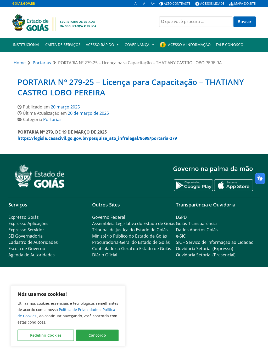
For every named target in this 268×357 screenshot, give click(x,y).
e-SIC (181, 236)
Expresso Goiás (23, 217)
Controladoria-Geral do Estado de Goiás (131, 248)
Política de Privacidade (79, 309)
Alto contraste (177, 3)
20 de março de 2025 (88, 113)
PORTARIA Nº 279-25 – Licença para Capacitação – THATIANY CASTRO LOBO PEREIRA (131, 87)
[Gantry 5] (40, 176)
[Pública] (54, 22)
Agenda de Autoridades (31, 255)
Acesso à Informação (189, 44)
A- (136, 3)
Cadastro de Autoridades (33, 242)
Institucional (26, 44)
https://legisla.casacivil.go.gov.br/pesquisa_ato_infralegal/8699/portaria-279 (97, 138)
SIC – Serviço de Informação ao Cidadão (215, 242)
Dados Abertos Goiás (197, 230)
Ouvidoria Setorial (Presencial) (206, 255)
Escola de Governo (26, 248)
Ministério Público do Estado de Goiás (129, 236)
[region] (68, 316)
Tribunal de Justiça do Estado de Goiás (130, 230)
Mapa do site (245, 3)
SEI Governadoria (25, 236)
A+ (153, 3)
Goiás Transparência (196, 223)
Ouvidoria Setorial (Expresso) (204, 248)
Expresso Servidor (26, 230)
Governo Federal (108, 217)
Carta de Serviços (63, 44)
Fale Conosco (229, 44)
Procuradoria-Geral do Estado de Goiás (131, 242)
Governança (137, 44)
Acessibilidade (212, 3)
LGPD (181, 217)
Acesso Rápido (100, 44)
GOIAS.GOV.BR (23, 3)
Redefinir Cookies (46, 335)
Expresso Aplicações (28, 223)
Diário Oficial (104, 255)
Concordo (97, 335)
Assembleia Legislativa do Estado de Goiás (133, 223)
